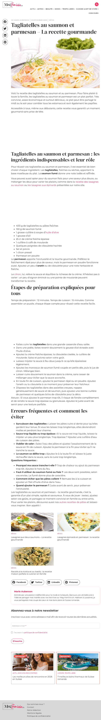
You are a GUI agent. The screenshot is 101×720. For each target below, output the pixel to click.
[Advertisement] (55, 132)
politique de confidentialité (35, 632)
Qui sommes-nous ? (35, 704)
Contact (30, 707)
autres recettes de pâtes (72, 502)
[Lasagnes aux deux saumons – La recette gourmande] (32, 522)
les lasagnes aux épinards (42, 185)
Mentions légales (34, 713)
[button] (97, 4)
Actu (15, 673)
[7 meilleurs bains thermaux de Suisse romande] (78, 662)
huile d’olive (52, 232)
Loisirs (61, 673)
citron (17, 274)
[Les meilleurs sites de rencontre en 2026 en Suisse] (33, 662)
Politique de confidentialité (38, 716)
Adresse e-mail (19, 626)
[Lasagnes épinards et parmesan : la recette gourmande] (78, 522)
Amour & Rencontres (27, 673)
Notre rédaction (34, 710)
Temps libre (70, 673)
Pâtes (13, 534)
